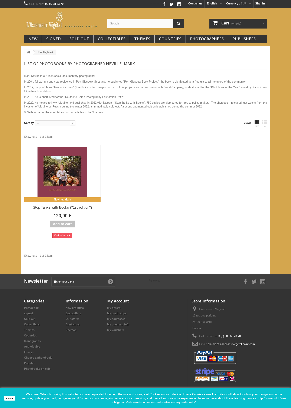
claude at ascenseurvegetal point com (231, 344)
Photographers (207, 38)
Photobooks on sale (37, 368)
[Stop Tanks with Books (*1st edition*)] (62, 173)
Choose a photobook (38, 357)
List (264, 126)
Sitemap (71, 330)
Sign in (260, 3)
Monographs (32, 341)
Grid (257, 126)
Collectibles (111, 38)
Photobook (31, 307)
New (32, 38)
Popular (29, 363)
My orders (113, 307)
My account (118, 300)
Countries (170, 38)
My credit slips (117, 313)
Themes (142, 38)
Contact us (195, 3)
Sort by (29, 123)
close (9, 398)
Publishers (244, 38)
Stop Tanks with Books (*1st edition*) (62, 207)
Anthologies (32, 346)
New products (75, 307)
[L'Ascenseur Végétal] (62, 20)
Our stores (72, 319)
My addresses (116, 319)
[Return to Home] (28, 52)
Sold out (79, 38)
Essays (28, 352)
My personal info (118, 324)
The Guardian (94, 112)
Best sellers (73, 313)
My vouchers (115, 330)
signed (53, 38)
